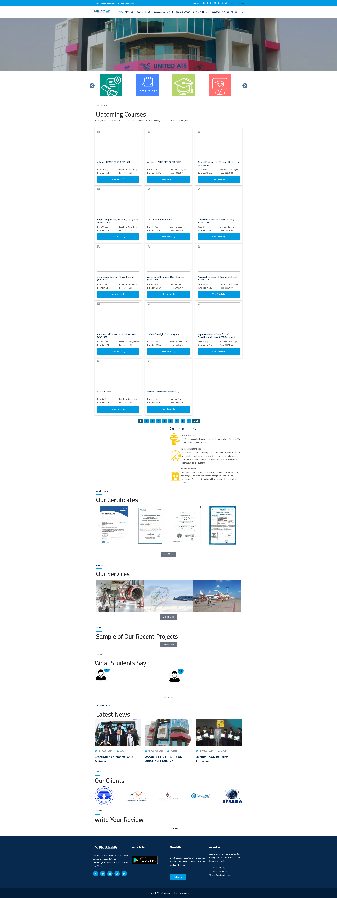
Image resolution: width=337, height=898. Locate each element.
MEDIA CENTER (202, 11)
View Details (117, 179)
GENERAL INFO (217, 11)
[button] (99, 525)
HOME (120, 11)
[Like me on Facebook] (208, 3)
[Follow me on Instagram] (211, 3)
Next (196, 421)
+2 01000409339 (128, 3)
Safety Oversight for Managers (163, 334)
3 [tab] (172, 697)
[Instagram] (117, 873)
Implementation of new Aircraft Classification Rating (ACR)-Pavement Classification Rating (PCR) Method (216, 337)
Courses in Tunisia (161, 11)
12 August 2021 (105, 751)
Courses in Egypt (143, 11)
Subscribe (178, 877)
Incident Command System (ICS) (163, 391)
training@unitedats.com (105, 3)
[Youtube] (110, 873)
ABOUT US (129, 11)
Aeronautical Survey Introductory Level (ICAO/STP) (217, 278)
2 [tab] (168, 697)
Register (240, 3)
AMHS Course (104, 391)
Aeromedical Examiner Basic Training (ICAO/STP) (216, 220)
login (232, 3)
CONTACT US (232, 11)
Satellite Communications (160, 219)
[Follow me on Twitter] (215, 3)
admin (123, 751)
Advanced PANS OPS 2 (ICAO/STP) (114, 162)
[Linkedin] (124, 873)
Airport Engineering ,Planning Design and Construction (218, 163)
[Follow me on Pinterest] (219, 3)
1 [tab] (165, 697)
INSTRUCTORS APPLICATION (183, 11)
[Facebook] (95, 873)
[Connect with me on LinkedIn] (204, 3)
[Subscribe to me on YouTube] (226, 3)
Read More (175, 828)
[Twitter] (102, 873)
